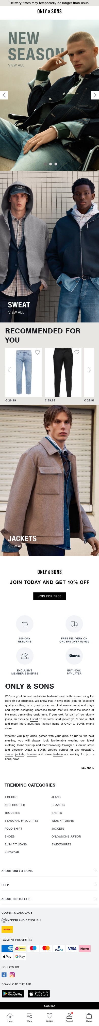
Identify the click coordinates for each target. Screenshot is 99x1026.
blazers (32, 754)
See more (87, 768)
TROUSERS (12, 813)
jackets (19, 754)
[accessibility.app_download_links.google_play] (14, 994)
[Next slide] (95, 95)
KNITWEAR (12, 852)
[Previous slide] (4, 95)
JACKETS (58, 829)
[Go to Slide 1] (45, 164)
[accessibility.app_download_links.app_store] (40, 994)
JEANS (56, 797)
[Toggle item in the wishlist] (37, 353)
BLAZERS (58, 805)
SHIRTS (57, 813)
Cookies (49, 1006)
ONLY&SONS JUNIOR (66, 836)
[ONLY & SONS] (49, 12)
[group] (23, 375)
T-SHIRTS (11, 797)
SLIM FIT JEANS (16, 844)
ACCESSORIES (15, 805)
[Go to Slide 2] (50, 164)
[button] (23, 372)
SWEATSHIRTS (61, 844)
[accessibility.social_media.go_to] (4, 976)
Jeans (9, 754)
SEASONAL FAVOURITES (22, 821)
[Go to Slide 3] (55, 164)
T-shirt (34, 719)
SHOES (10, 836)
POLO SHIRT (13, 829)
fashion (58, 754)
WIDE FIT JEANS (63, 821)
